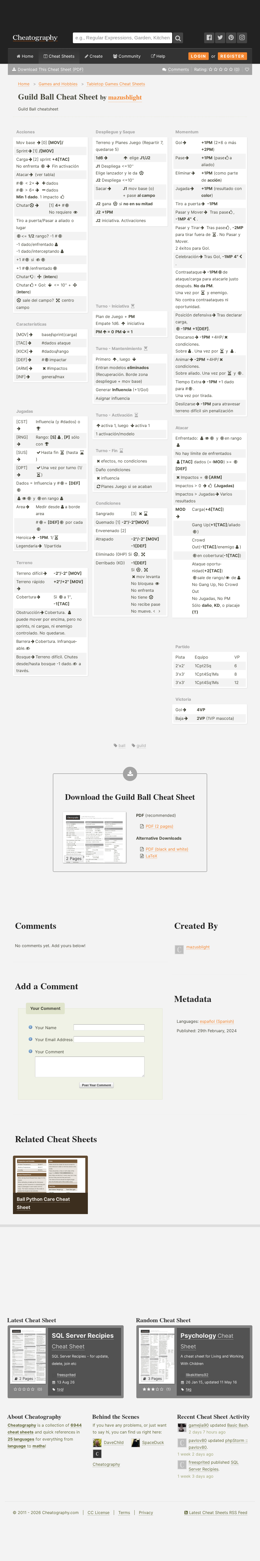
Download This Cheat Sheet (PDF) (51, 69)
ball (122, 745)
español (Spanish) (217, 1021)
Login (198, 56)
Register (232, 56)
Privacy (146, 1512)
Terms (124, 1512)
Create (95, 56)
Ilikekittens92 (197, 1375)
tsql (60, 1389)
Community (129, 56)
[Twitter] (220, 38)
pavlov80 (198, 1440)
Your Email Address (54, 1039)
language (17, 1445)
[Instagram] (242, 38)
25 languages (21, 1439)
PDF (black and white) (167, 849)
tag (188, 1389)
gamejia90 (199, 1425)
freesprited (66, 1375)
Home (27, 56)
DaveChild (114, 1442)
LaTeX (151, 855)
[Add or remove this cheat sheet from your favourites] (247, 69)
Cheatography (22, 1425)
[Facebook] (209, 38)
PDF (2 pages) (159, 826)
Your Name (45, 1027)
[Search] (178, 38)
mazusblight (198, 946)
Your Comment (49, 1051)
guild (141, 745)
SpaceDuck (153, 1442)
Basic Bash (237, 1425)
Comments (178, 69)
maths (38, 1445)
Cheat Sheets (60, 56)
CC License (98, 1512)
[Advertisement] (130, 13)
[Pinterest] (231, 38)
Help (160, 56)
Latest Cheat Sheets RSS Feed (217, 1512)
